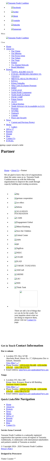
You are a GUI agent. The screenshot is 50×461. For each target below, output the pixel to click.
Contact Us (10, 138)
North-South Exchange (20, 95)
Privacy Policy (7, 449)
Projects (9, 69)
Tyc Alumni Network (20, 65)
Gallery (14, 127)
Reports (9, 131)
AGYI (14, 102)
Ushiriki (14, 115)
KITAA (14, 81)
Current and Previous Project (23, 122)
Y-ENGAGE (16, 90)
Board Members (17, 67)
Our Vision (15, 51)
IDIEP (14, 88)
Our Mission (16, 53)
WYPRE (15, 111)
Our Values (15, 58)
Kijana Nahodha (18, 83)
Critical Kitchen (17, 104)
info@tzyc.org (25, 370)
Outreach (15, 113)
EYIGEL (10, 141)
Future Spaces (17, 99)
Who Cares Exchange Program (23, 85)
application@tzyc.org (39, 370)
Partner (14, 63)
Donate (9, 134)
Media (8, 125)
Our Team (15, 60)
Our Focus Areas (18, 56)
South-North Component (21, 92)
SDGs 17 (10, 129)
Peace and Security (19, 118)
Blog (8, 136)
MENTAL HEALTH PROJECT (24, 79)
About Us (10, 49)
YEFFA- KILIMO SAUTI (22, 72)
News (8, 120)
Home (8, 46)
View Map (12, 363)
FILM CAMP (17, 97)
